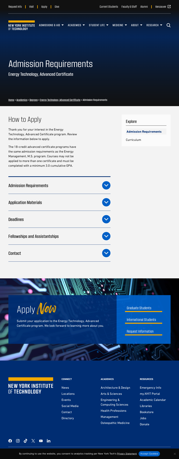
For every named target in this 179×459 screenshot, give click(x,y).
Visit (31, 6)
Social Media (70, 406)
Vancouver (160, 6)
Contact (67, 412)
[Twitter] (33, 441)
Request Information (140, 331)
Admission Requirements (144, 131)
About (135, 25)
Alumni (144, 6)
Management (109, 417)
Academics (74, 25)
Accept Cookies (149, 453)
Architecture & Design (115, 387)
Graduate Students (139, 308)
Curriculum (133, 140)
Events (66, 400)
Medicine (118, 25)
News (65, 387)
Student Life (97, 25)
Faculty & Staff (129, 6)
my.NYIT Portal (150, 393)
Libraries (146, 406)
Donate (144, 424)
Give (57, 6)
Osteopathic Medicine (115, 423)
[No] (174, 454)
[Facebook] (10, 441)
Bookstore (146, 412)
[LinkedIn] (48, 441)
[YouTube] (41, 441)
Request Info (15, 6)
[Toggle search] (168, 25)
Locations (68, 393)
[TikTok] (25, 441)
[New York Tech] (21, 25)
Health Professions (113, 410)
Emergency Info (150, 387)
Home (11, 99)
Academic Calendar (153, 400)
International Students (141, 319)
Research (152, 25)
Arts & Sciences (111, 393)
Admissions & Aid (49, 25)
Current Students (109, 6)
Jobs (143, 418)
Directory (68, 418)
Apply (44, 6)
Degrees (34, 99)
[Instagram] (18, 441)
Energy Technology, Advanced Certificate (60, 99)
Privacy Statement (127, 453)
